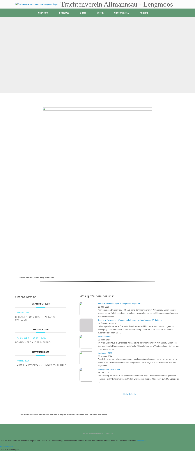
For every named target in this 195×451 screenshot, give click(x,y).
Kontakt (144, 12)
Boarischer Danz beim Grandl (33, 342)
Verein (100, 12)
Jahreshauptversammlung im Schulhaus (40, 365)
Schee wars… (121, 12)
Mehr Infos (142, 440)
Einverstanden (6, 446)
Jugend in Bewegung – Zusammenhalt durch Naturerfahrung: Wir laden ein (130, 320)
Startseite (43, 12)
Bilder (83, 12)
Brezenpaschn (104, 336)
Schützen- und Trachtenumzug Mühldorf (35, 318)
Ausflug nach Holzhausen (109, 369)
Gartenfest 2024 (105, 352)
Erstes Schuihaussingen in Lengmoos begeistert (119, 303)
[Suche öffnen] (175, 13)
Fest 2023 (64, 12)
